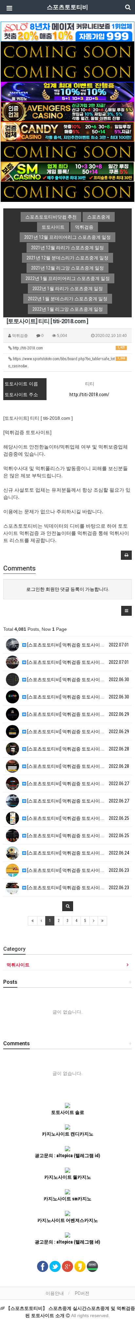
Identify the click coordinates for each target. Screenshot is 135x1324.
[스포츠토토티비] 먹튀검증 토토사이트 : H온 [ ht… (75, 818)
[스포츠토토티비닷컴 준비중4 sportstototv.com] (67, 151)
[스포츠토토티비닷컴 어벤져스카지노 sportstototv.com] (67, 111)
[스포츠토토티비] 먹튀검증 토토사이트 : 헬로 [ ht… (76, 853)
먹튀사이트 (18, 964)
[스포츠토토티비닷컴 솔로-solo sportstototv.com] (67, 31)
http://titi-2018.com (68, 348)
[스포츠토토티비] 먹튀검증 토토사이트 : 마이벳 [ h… (77, 783)
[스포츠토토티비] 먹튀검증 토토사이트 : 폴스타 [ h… (77, 835)
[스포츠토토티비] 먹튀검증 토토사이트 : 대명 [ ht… (76, 800)
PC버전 (82, 1293)
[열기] (8, 8)
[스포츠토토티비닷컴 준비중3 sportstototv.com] (67, 191)
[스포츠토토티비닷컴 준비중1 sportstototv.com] (67, 51)
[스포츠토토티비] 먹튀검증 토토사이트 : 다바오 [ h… (77, 887)
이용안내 (55, 1293)
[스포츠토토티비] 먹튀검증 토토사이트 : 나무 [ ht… (76, 766)
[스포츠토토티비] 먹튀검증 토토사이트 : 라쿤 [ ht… (76, 714)
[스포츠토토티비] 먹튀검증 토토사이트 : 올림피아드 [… (80, 644)
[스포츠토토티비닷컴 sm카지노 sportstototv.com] (67, 171)
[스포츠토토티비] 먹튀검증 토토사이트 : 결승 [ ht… (76, 662)
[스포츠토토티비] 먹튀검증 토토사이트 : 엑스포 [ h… (77, 696)
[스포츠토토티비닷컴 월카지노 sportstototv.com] (67, 91)
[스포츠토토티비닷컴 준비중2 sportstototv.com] (67, 71)
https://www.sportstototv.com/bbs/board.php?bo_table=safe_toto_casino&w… (66, 362)
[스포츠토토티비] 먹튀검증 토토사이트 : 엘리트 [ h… (77, 870)
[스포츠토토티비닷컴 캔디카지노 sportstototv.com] (67, 131)
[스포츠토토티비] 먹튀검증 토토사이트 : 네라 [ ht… (76, 679)
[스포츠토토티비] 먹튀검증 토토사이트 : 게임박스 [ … (78, 731)
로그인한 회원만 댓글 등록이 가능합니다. (67, 589)
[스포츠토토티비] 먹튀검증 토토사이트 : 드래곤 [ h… (77, 748)
